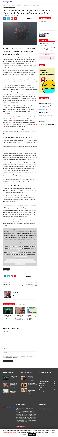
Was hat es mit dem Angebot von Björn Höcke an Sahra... (13, 384)
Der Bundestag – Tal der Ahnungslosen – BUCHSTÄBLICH (29, 285)
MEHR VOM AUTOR (20, 304)
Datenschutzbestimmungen (9, 432)
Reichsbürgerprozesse (44, 389)
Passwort (41, 27)
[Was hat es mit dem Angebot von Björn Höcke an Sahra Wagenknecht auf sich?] (20, 310)
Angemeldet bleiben (44, 33)
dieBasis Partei (42, 109)
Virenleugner (6, 270)
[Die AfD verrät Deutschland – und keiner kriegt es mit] (24, 378)
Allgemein (41, 379)
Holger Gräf (7, 15)
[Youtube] (50, 409)
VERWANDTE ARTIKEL (9, 304)
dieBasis (41, 394)
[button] (53, 2)
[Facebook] (40, 409)
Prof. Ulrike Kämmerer (14, 118)
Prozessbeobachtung (40, 2)
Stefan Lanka (33, 268)
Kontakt (49, 2)
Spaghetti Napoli (6, 284)
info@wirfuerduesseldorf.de (22, 427)
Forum (32, 2)
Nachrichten (42, 383)
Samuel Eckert (26, 268)
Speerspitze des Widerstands (45, 115)
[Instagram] (43, 409)
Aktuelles (8, 5)
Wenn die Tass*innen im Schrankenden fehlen (32, 390)
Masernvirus (19, 268)
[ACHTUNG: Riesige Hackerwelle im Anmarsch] (8, 310)
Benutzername (42, 21)
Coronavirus (13, 268)
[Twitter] (14, 295)
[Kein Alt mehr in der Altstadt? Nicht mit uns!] (24, 385)
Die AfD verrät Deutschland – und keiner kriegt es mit (31, 378)
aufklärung (9, 7)
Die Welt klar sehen (43, 119)
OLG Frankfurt (42, 392)
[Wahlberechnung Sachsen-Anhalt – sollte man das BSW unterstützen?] (32, 310)
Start (4, 5)
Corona (13, 7)
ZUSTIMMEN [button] (32, 434)
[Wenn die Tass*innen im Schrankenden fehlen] (24, 390)
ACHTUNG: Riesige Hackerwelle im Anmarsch (7, 317)
